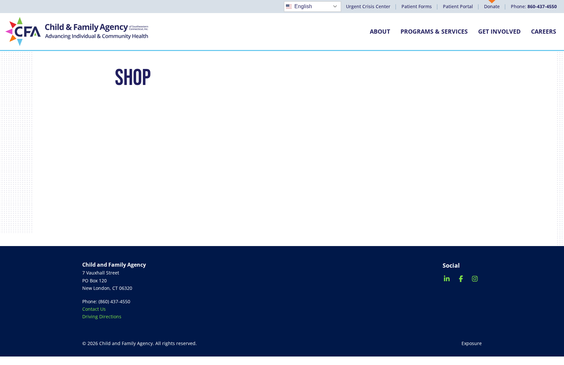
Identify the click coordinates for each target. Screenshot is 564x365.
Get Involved (499, 31)
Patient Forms (416, 6)
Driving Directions (101, 316)
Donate (492, 6)
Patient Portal (458, 6)
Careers (543, 31)
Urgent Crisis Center (368, 6)
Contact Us (94, 309)
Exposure (472, 343)
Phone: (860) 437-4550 (106, 301)
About (380, 31)
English (303, 6)
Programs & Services (434, 31)
